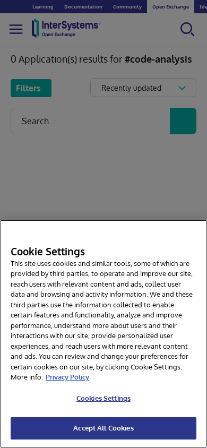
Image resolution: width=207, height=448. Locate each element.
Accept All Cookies (103, 428)
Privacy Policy (67, 377)
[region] (103, 334)
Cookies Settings (103, 398)
